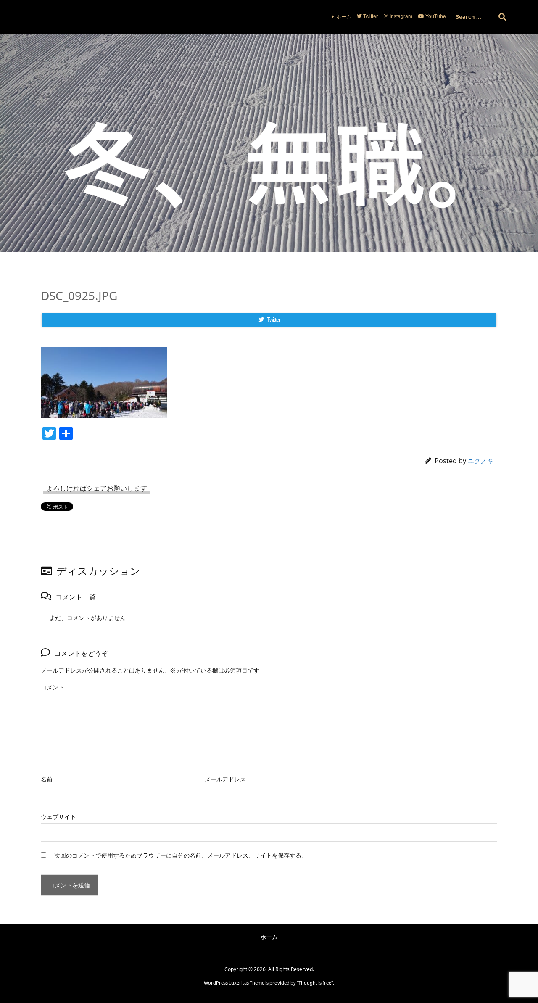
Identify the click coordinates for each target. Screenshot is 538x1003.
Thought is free (314, 982)
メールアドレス (225, 779)
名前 (47, 779)
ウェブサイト (58, 817)
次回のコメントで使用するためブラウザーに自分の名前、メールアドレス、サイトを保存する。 (180, 855)
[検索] (502, 17)
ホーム (343, 16)
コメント (52, 687)
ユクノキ (480, 461)
